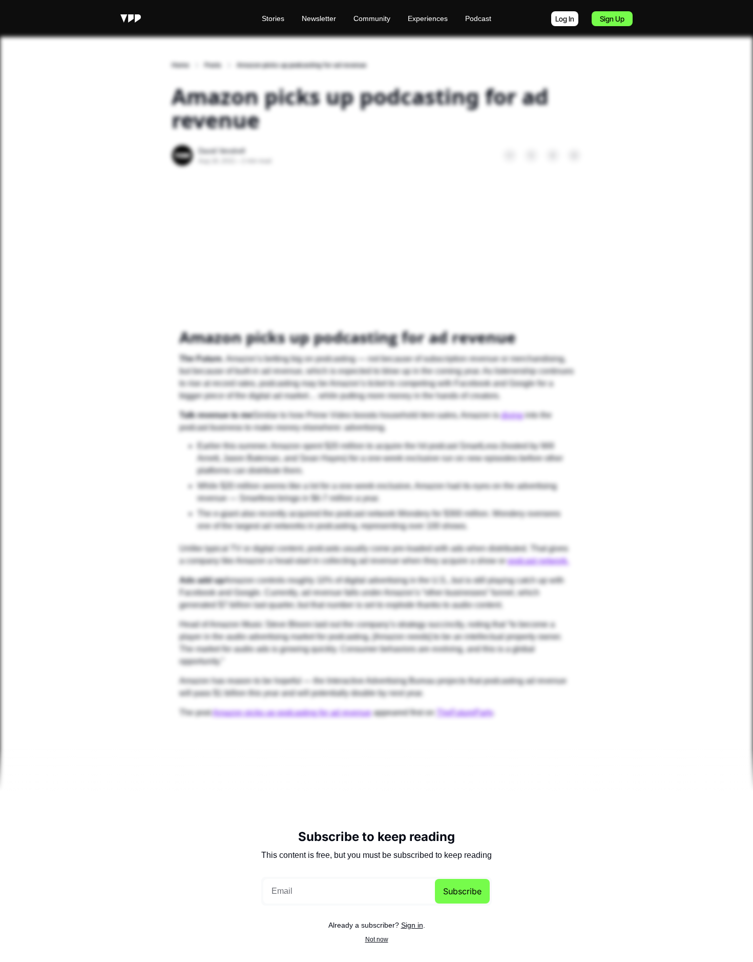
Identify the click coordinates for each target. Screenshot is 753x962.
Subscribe (462, 891)
